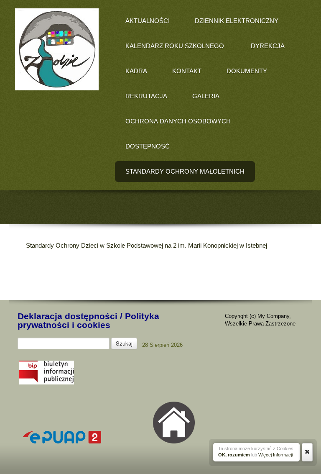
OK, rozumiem (234, 454)
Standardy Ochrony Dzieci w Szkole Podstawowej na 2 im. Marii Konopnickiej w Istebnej (146, 245)
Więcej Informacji (275, 454)
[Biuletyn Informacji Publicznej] (46, 382)
